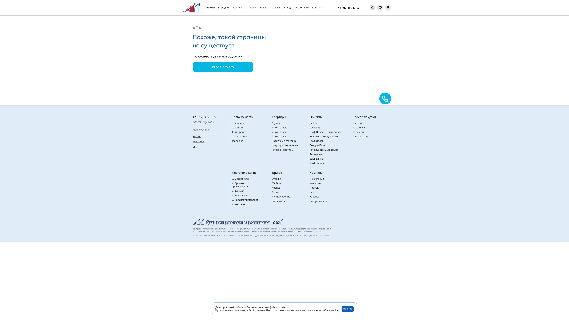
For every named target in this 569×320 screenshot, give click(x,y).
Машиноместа (239, 136)
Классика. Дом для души (324, 136)
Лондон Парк (317, 145)
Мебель (276, 183)
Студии (276, 123)
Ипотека (357, 123)
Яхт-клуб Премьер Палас (324, 150)
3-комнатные (279, 136)
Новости (314, 188)
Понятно (347, 309)
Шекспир (315, 128)
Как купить (239, 8)
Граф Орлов (316, 141)
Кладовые (237, 141)
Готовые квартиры (282, 150)
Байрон (314, 123)
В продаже (224, 8)
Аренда (287, 8)
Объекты (210, 8)
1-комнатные (279, 128)
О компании (302, 8)
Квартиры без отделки (285, 145)
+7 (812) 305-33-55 (205, 117)
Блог (312, 192)
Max (195, 147)
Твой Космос (317, 163)
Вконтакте (198, 141)
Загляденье (316, 159)
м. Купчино (237, 191)
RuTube (197, 136)
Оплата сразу (360, 136)
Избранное (237, 123)
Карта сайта (279, 201)
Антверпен (316, 154)
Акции (252, 8)
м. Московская (240, 179)
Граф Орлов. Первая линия (325, 132)
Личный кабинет (281, 197)
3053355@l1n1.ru (204, 122)
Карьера (314, 197)
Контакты (317, 8)
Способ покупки (364, 117)
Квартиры (237, 128)
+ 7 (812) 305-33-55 (348, 7)
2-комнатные (279, 132)
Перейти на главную (223, 67)
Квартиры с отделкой (284, 141)
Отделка (263, 8)
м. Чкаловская (239, 195)
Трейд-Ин (358, 132)
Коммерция (238, 132)
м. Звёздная (238, 204)
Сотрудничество (319, 201)
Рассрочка (359, 128)
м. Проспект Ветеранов (244, 200)
